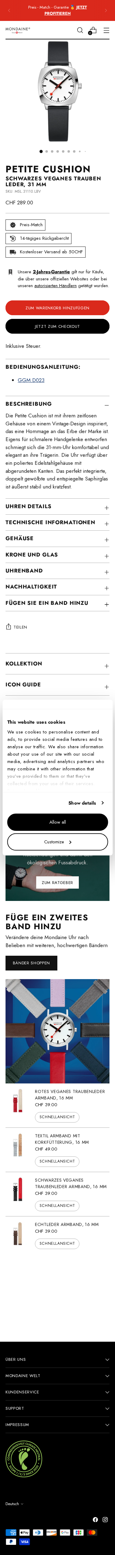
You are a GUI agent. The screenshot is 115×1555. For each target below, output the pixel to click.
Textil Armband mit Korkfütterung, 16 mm (62, 1139)
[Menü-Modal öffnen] (106, 30)
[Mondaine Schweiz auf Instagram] (105, 1521)
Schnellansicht (57, 1117)
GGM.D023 (31, 380)
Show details (82, 803)
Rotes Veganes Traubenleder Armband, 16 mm (70, 1094)
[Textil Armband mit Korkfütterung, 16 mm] (18, 1150)
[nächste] (106, 10)
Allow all (57, 822)
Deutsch (12, 1504)
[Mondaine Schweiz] (18, 30)
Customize (54, 841)
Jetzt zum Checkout (57, 326)
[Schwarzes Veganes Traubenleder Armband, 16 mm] (18, 1194)
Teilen (20, 627)
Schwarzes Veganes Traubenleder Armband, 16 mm (71, 1183)
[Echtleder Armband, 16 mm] (18, 1235)
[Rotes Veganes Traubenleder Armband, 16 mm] (18, 1105)
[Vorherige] (9, 10)
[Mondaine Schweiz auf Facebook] (96, 1521)
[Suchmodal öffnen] (80, 30)
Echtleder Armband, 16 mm (67, 1224)
